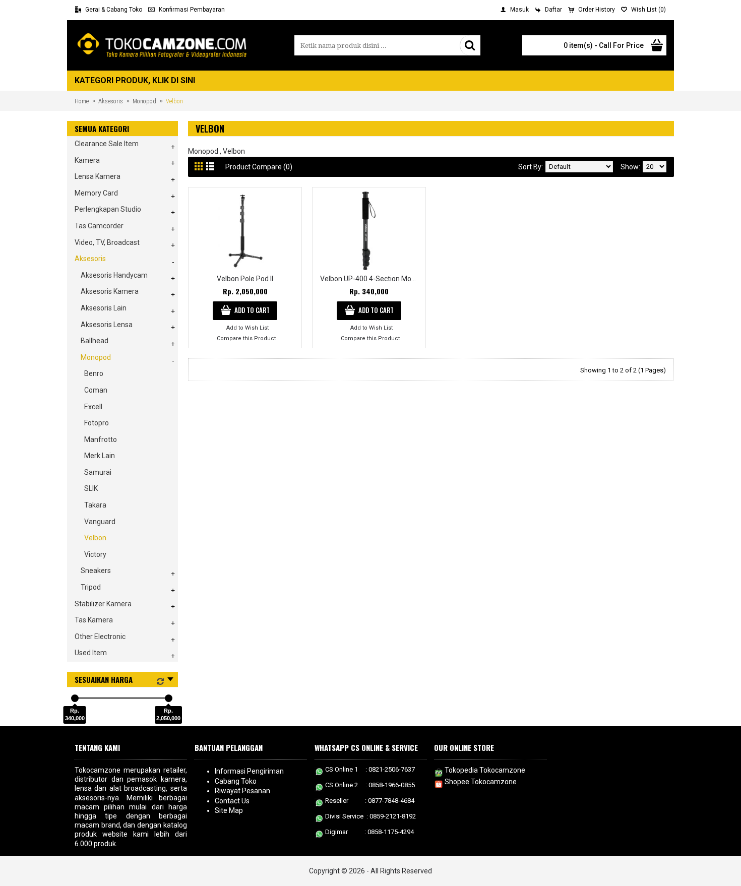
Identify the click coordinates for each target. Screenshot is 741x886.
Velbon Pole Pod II (245, 279)
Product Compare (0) (258, 167)
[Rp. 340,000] (75, 698)
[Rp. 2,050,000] (168, 698)
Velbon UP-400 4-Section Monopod (370, 279)
